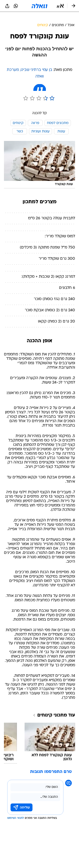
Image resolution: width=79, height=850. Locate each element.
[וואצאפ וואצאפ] (16, 6)
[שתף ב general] (7, 6)
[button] (60, 6)
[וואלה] (39, 6)
